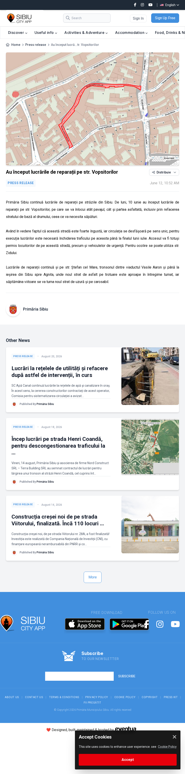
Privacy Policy (96, 697)
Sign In (138, 18)
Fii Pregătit (92, 702)
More (92, 577)
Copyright (149, 697)
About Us (12, 697)
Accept (128, 760)
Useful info (45, 32)
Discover (16, 32)
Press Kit (171, 697)
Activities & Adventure (84, 32)
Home (15, 45)
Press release (35, 45)
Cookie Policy (125, 697)
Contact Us (34, 697)
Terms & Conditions (64, 697)
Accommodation (130, 32)
